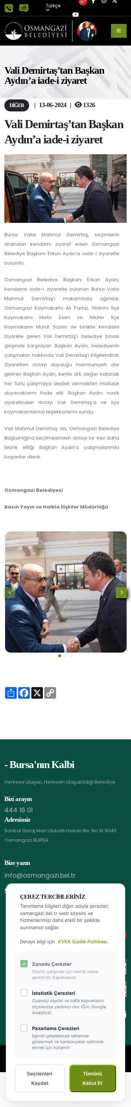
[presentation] (9, 592)
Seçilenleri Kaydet (39, 1078)
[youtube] (75, 15)
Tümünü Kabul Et (92, 1078)
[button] (60, 656)
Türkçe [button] (53, 6)
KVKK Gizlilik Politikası (82, 941)
